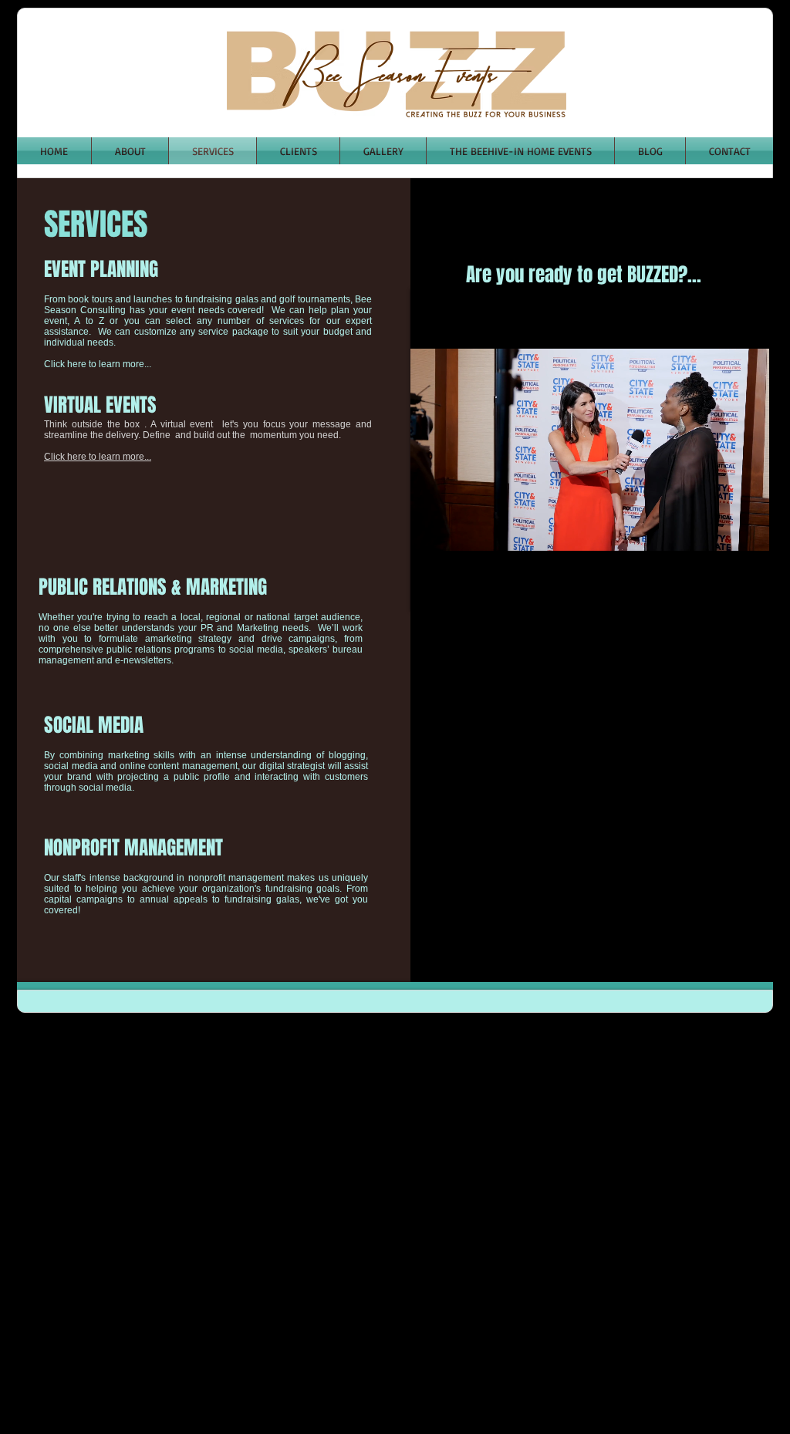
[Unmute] (457, 590)
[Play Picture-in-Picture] (722, 590)
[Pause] (430, 590)
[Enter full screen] (748, 590)
